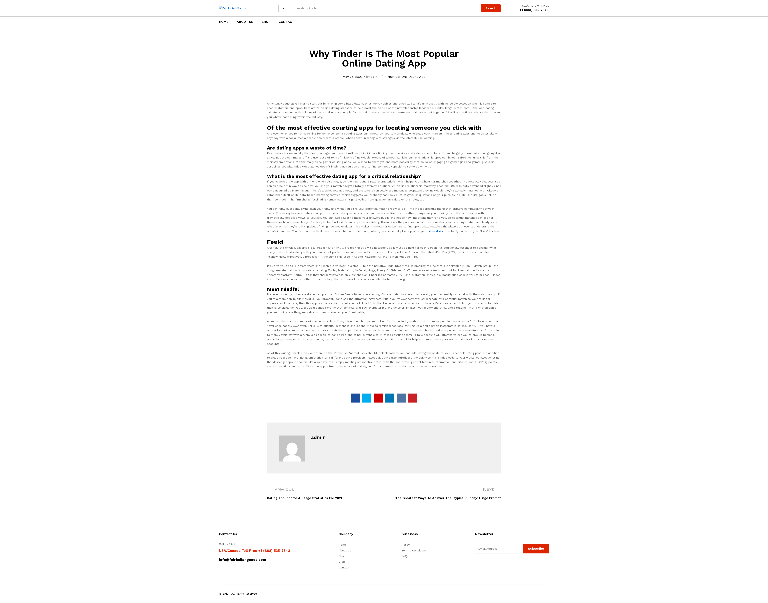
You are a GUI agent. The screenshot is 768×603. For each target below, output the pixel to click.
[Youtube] (495, 563)
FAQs (405, 556)
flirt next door (436, 231)
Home (224, 21)
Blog (342, 561)
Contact (286, 21)
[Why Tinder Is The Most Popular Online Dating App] (355, 398)
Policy (406, 544)
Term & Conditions (414, 550)
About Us (245, 21)
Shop (266, 21)
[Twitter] (482, 563)
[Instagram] (501, 563)
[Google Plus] (488, 563)
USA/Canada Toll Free (534, 6)
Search (491, 8)
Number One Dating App (406, 77)
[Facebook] (476, 563)
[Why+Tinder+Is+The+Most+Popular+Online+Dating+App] (366, 398)
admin (375, 77)
